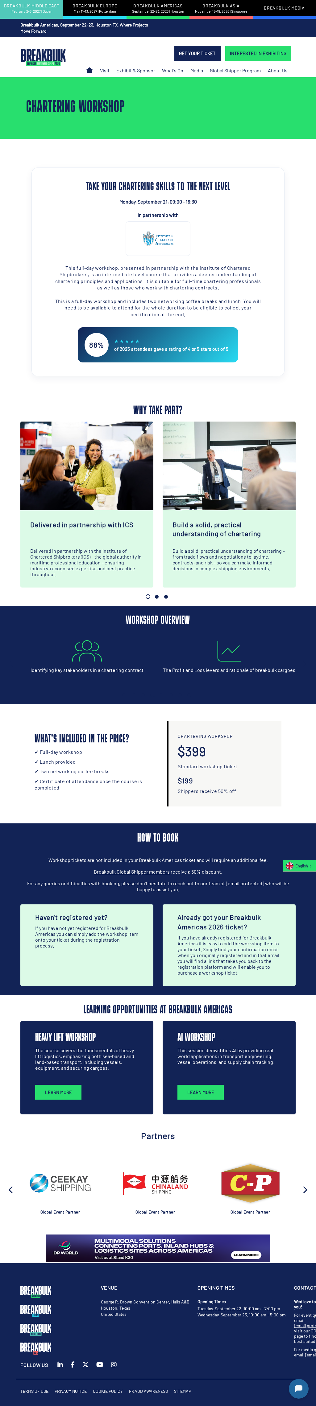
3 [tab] (166, 597)
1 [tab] (148, 596)
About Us (278, 70)
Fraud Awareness (148, 1391)
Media (196, 70)
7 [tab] (180, 695)
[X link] (85, 1370)
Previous (11, 663)
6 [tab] (171, 695)
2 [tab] (157, 597)
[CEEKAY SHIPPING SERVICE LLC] (60, 1183)
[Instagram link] (114, 1370)
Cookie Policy (108, 1391)
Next (305, 663)
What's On (172, 70)
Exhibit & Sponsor (135, 70)
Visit (105, 70)
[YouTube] (99, 1370)
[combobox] (299, 866)
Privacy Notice (71, 1391)
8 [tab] (189, 695)
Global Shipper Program (235, 70)
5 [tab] (161, 695)
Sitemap (182, 1391)
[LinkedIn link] (60, 1370)
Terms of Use (34, 1391)
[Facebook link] (73, 1370)
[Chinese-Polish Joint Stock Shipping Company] (250, 1183)
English (301, 865)
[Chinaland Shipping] (155, 1183)
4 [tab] (152, 695)
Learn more (58, 1092)
